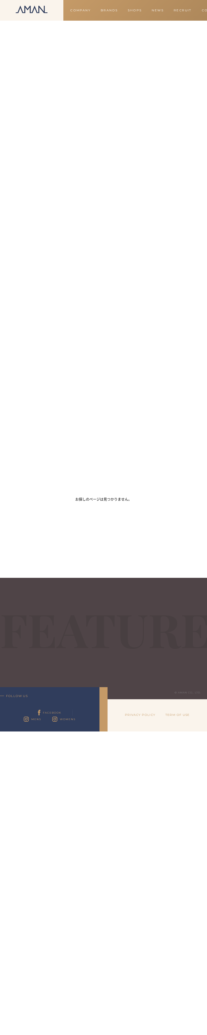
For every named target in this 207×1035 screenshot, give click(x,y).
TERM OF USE (177, 715)
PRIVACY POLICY (140, 715)
